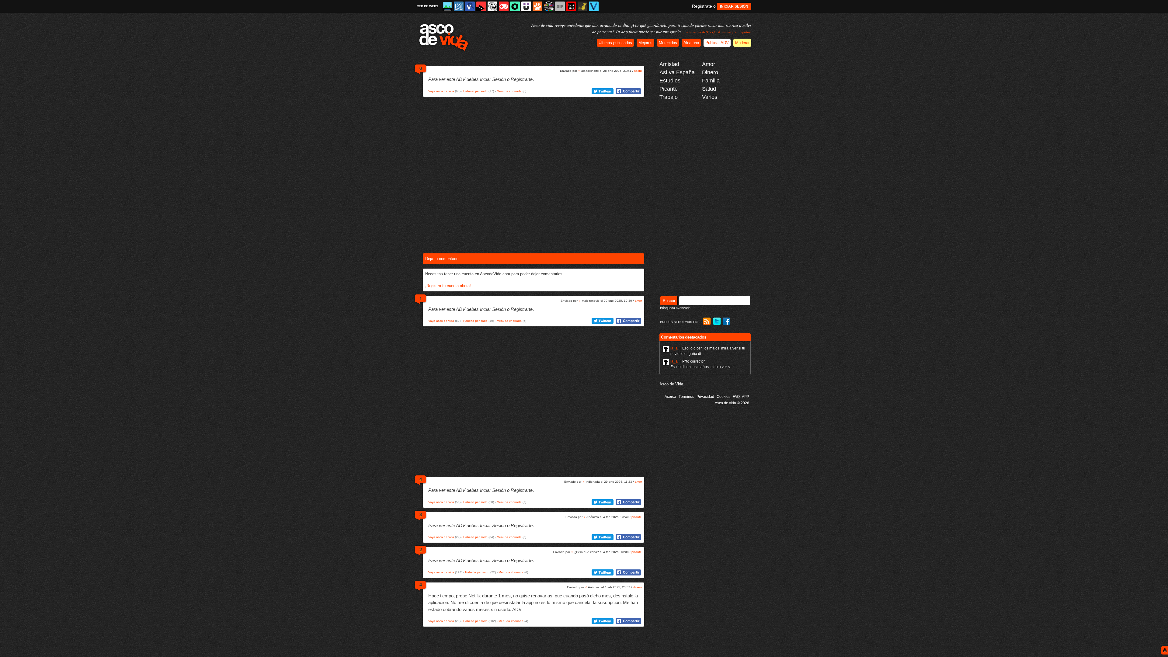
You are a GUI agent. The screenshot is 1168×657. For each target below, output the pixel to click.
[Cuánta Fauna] (537, 6)
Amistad (669, 64)
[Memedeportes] (459, 6)
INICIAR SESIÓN (734, 6)
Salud (709, 89)
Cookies (723, 397)
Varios (709, 97)
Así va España (677, 72)
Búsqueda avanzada (675, 308)
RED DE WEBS (427, 6)
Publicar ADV (717, 42)
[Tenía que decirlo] (571, 6)
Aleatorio (691, 42)
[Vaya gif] (560, 6)
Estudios (669, 81)
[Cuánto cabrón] (492, 6)
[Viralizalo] (594, 6)
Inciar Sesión (493, 79)
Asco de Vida (671, 384)
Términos (686, 397)
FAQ (736, 397)
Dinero (710, 72)
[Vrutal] (504, 6)
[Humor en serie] (526, 6)
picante (636, 517)
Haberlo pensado (475, 91)
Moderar (742, 42)
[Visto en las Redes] (470, 6)
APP (745, 397)
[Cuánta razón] (447, 6)
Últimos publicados (615, 42)
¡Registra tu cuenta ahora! (448, 285)
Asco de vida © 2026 (732, 403)
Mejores (645, 42)
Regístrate (702, 6)
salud (638, 70)
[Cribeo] (515, 6)
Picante (668, 89)
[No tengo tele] (549, 6)
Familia (711, 81)
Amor (708, 64)
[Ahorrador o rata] (582, 6)
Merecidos (668, 42)
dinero (637, 587)
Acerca (670, 397)
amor (638, 300)
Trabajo (668, 97)
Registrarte (522, 79)
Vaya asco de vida (441, 91)
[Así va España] (481, 6)
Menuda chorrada (509, 91)
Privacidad (705, 397)
